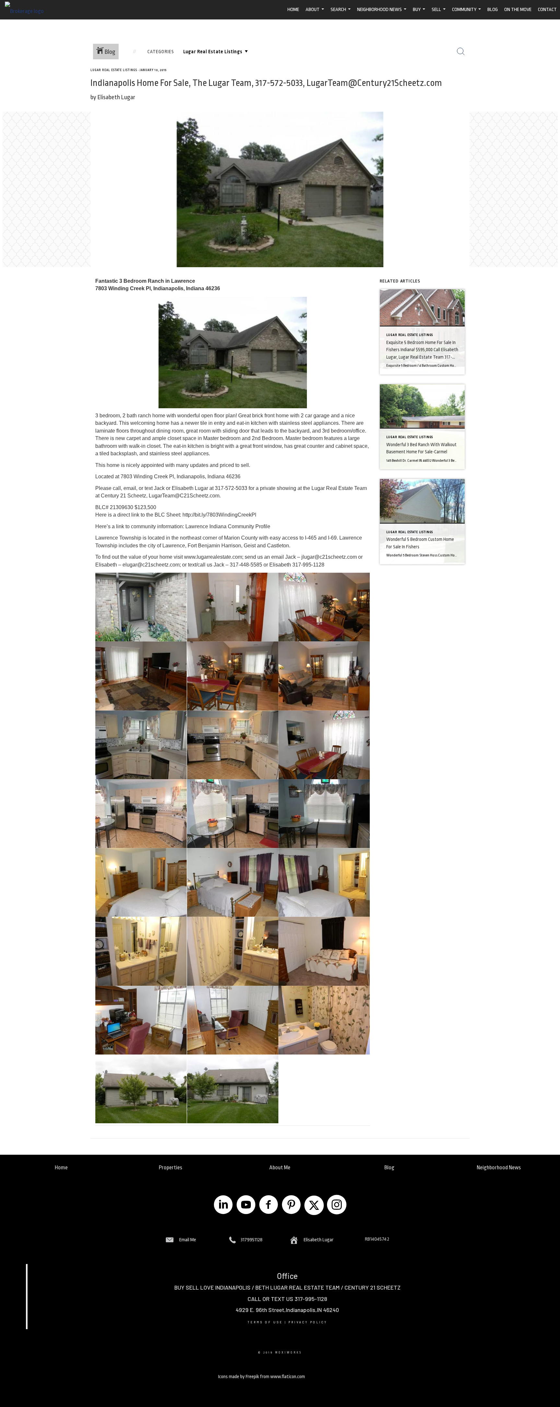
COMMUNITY (467, 13)
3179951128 (251, 1240)
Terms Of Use (265, 1322)
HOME (293, 9)
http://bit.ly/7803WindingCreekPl (219, 515)
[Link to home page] (27, 9)
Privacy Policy (307, 1322)
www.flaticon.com (287, 1376)
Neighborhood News (382, 13)
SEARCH (341, 13)
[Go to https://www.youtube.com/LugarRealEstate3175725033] (246, 1205)
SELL (439, 13)
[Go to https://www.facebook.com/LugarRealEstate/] (268, 1205)
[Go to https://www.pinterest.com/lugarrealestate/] (291, 1205)
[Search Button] (461, 51)
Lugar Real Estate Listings (113, 70)
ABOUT (316, 13)
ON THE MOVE (517, 9)
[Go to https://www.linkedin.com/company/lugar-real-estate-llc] (223, 1205)
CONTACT (547, 9)
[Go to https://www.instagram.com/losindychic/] (336, 1205)
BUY (420, 13)
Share (553, 79)
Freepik (252, 1376)
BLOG (492, 9)
